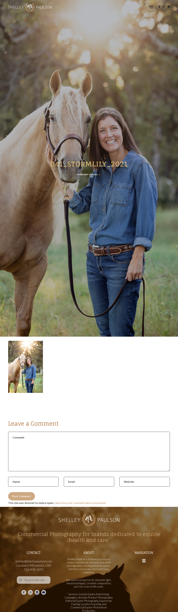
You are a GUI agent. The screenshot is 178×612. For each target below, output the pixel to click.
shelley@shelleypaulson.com (33, 561)
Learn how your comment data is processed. (80, 502)
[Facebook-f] (23, 592)
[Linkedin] (37, 592)
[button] (144, 561)
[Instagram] (30, 592)
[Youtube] (43, 592)
